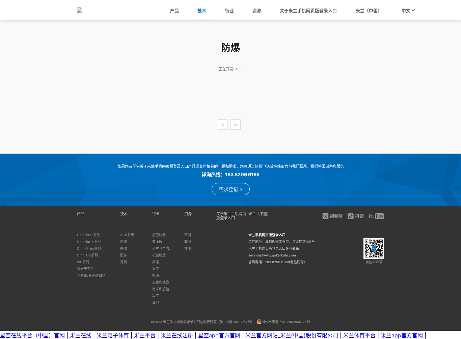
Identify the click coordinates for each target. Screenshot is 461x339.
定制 (123, 262)
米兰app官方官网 (402, 335)
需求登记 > (230, 189)
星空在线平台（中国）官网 (32, 335)
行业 (229, 10)
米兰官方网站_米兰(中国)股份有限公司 (291, 335)
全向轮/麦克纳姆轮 (91, 275)
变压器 (157, 242)
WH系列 (83, 262)
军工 (155, 296)
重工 (155, 269)
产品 (174, 10)
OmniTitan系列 (88, 235)
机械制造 (159, 255)
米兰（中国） (369, 10)
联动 (123, 248)
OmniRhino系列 (89, 248)
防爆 (123, 242)
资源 (256, 10)
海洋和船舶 (160, 289)
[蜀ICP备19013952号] (236, 322)
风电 (155, 262)
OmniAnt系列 (87, 255)
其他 (155, 302)
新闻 (187, 235)
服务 (123, 255)
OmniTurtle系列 (89, 242)
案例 (187, 242)
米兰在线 (80, 335)
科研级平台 (85, 269)
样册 (187, 248)
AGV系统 (127, 235)
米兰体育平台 (359, 335)
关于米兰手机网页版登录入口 (308, 10)
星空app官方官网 (219, 335)
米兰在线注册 (177, 335)
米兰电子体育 (113, 335)
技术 (201, 10)
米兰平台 (145, 335)
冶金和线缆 (160, 282)
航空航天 (159, 235)
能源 (155, 275)
